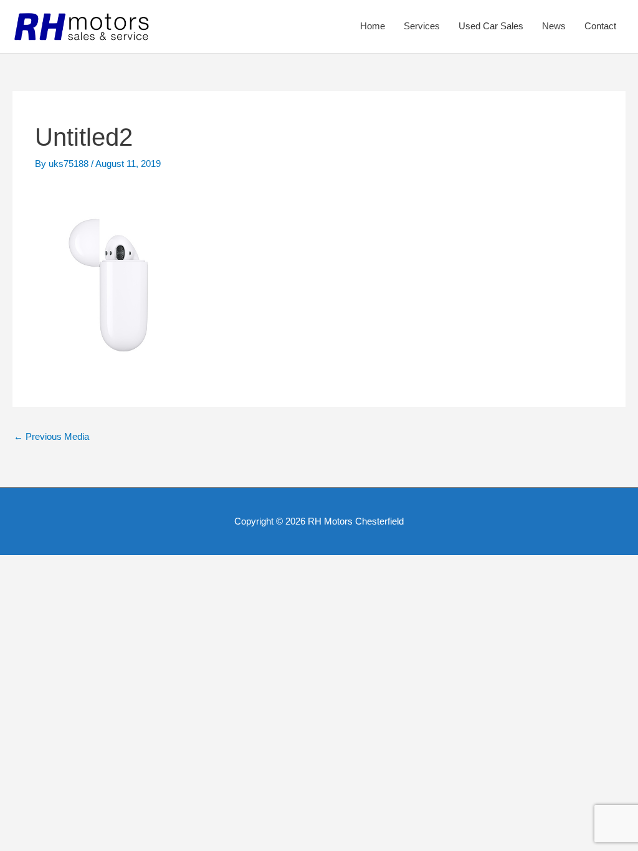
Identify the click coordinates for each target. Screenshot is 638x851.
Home (372, 26)
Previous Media (51, 436)
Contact (600, 26)
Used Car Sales (491, 26)
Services (422, 26)
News (554, 26)
